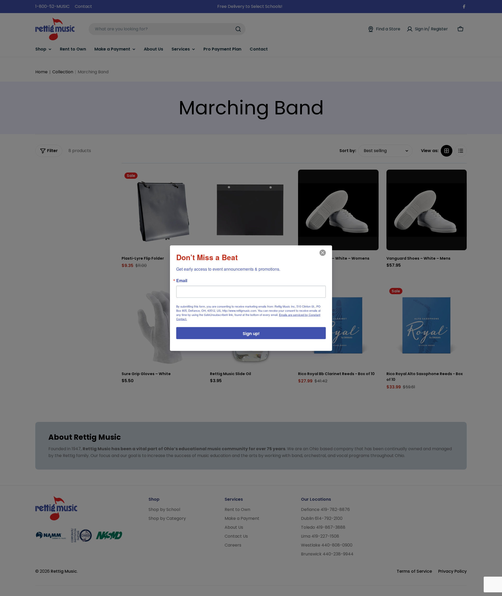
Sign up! (251, 333)
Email (181, 280)
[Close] (322, 256)
